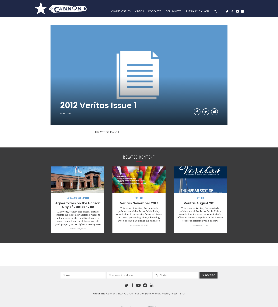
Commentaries (120, 11)
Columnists (173, 11)
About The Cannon (104, 293)
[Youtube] (237, 11)
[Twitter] (227, 11)
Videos (139, 11)
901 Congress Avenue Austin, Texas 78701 (160, 293)
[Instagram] (242, 11)
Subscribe (208, 275)
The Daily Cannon (197, 11)
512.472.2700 (125, 293)
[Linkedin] (151, 285)
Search (215, 11)
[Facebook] (232, 11)
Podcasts (154, 11)
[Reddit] (214, 111)
